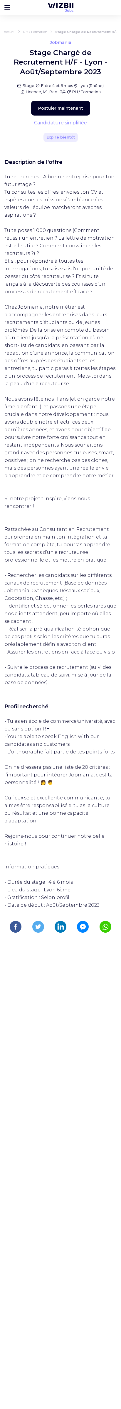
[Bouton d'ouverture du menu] (7, 7)
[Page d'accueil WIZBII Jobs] (60, 7)
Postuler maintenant (60, 108)
